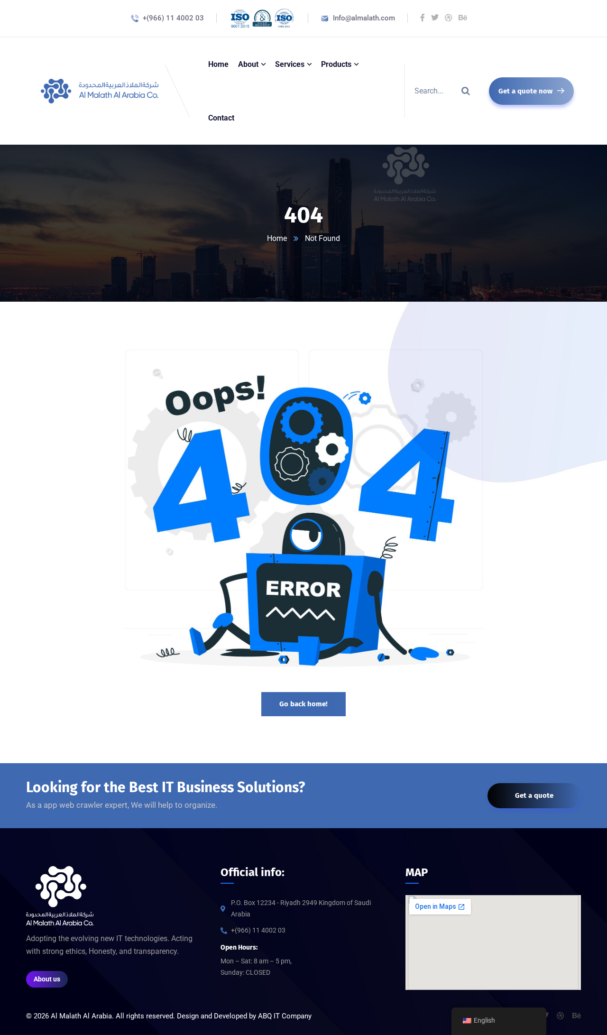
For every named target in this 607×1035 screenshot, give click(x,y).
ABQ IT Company (285, 1016)
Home (277, 238)
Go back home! (303, 704)
